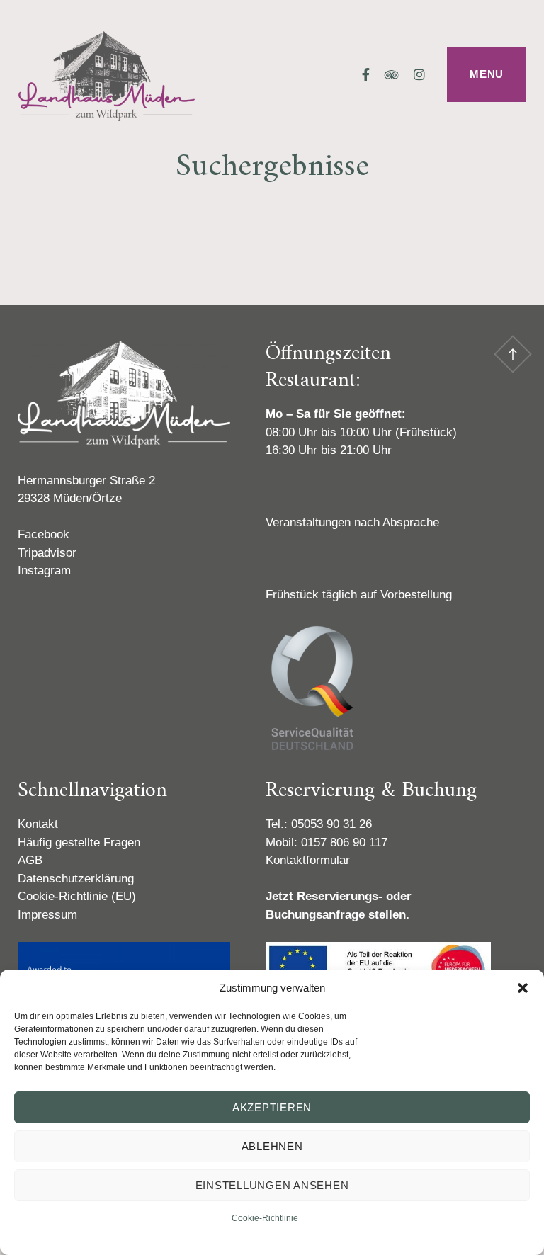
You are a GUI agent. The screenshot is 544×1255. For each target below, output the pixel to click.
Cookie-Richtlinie (265, 1218)
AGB (30, 860)
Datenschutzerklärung (76, 878)
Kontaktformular (308, 860)
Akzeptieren (272, 1107)
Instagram (44, 570)
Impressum (47, 914)
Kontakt (38, 824)
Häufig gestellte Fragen (79, 842)
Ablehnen (272, 1146)
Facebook (43, 534)
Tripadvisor (47, 553)
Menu (487, 74)
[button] (523, 988)
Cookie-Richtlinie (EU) (77, 896)
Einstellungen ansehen (272, 1185)
